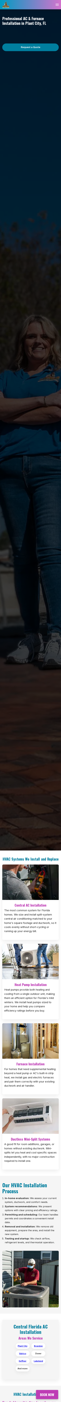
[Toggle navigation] (57, 5)
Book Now (47, 1393)
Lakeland (38, 1361)
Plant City (22, 1346)
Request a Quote (30, 47)
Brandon (38, 1346)
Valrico (22, 1353)
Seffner (22, 1361)
